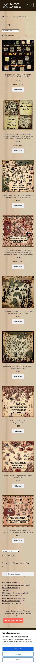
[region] (18, 647)
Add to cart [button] (18, 90)
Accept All (18, 649)
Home (6, 17)
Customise (18, 654)
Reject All (18, 660)
